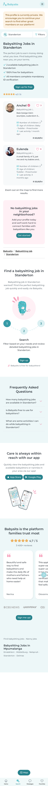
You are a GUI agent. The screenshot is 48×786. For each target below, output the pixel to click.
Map (25, 772)
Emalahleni (9, 652)
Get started (24, 235)
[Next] (44, 574)
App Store (15, 477)
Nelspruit (33, 652)
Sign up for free (24, 87)
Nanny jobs (31, 639)
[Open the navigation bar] (42, 4)
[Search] (5, 34)
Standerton (9, 655)
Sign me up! (24, 617)
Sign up (24, 360)
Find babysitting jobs (14, 639)
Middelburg (22, 652)
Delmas (20, 655)
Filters (41, 34)
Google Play (34, 477)
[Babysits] (10, 4)
